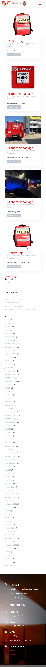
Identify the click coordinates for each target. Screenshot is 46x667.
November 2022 (10, 456)
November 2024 (10, 374)
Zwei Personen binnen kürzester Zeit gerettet (21, 310)
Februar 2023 (10, 446)
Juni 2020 (8, 555)
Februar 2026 (10, 337)
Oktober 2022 (10, 460)
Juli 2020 (8, 552)
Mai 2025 (8, 361)
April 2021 (8, 521)
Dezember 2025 (10, 344)
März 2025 (8, 364)
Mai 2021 (8, 518)
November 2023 (10, 415)
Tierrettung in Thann (12, 303)
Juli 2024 (8, 388)
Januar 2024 (9, 408)
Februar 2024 (10, 405)
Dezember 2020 (10, 535)
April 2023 (8, 439)
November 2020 (10, 538)
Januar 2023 (9, 449)
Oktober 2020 (10, 541)
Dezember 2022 (10, 453)
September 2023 (11, 422)
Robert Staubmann (18, 44)
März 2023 (8, 443)
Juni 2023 (8, 432)
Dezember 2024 (10, 371)
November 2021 (10, 497)
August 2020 (9, 548)
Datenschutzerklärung (18, 654)
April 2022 (8, 480)
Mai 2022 (8, 477)
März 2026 (8, 333)
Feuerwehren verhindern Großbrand (18, 306)
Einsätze (12, 46)
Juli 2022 (8, 470)
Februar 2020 (10, 565)
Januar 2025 (9, 368)
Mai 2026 (8, 327)
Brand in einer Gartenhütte (15, 296)
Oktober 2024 (10, 378)
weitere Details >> (14, 55)
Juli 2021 (8, 511)
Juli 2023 (8, 429)
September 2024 (11, 381)
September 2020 (11, 545)
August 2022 (9, 466)
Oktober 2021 (10, 501)
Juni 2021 (8, 514)
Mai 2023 (8, 436)
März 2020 (8, 562)
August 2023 (9, 425)
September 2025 (11, 354)
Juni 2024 (8, 391)
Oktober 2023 (10, 419)
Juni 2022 (8, 473)
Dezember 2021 (10, 494)
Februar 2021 (10, 528)
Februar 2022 (10, 487)
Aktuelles (8, 282)
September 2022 (11, 463)
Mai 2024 (8, 395)
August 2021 (9, 507)
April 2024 (8, 398)
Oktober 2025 (10, 350)
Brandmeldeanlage (20, 94)
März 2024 (8, 402)
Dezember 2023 (10, 412)
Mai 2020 (8, 559)
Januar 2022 (9, 490)
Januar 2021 (9, 531)
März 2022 (8, 484)
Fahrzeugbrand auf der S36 (15, 299)
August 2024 (9, 385)
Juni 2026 (8, 323)
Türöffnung (15, 41)
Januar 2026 (9, 340)
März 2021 (8, 524)
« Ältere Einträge (11, 277)
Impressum (14, 650)
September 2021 (11, 504)
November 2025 (10, 347)
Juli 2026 (8, 320)
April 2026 (8, 330)
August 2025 (9, 357)
